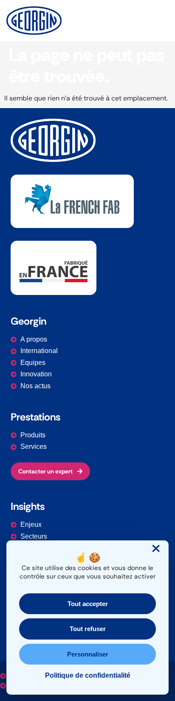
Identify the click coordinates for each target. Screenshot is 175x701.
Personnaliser (87, 654)
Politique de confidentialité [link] (87, 675)
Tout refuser (88, 628)
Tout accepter (88, 603)
